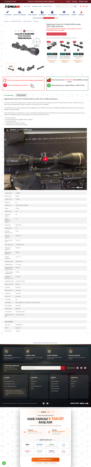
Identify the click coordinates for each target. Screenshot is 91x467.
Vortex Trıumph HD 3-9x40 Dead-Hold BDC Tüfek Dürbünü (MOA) (65, 57)
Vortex (72, 386)
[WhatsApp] (85, 367)
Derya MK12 (74, 381)
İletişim (33, 383)
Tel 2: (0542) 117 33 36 (9, 384)
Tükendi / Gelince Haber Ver (56, 34)
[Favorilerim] (84, 6)
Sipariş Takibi (54, 383)
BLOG (68, 1)
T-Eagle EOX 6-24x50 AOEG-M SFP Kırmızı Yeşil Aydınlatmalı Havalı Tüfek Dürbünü (52, 57)
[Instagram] (77, 367)
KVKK (32, 388)
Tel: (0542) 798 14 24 (9, 381)
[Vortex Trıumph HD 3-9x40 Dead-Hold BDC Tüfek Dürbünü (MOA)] (65, 46)
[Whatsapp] (4, 463)
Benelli (73, 383)
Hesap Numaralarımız (36, 386)
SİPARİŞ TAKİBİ (83, 1)
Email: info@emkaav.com (10, 386)
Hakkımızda (34, 381)
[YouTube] (81, 367)
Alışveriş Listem (55, 386)
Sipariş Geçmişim (55, 388)
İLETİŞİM (74, 1)
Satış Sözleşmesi (55, 381)
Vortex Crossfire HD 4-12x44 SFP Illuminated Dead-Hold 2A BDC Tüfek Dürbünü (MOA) (78, 57)
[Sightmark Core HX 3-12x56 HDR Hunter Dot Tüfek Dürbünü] (24, 42)
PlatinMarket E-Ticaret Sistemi (41, 343)
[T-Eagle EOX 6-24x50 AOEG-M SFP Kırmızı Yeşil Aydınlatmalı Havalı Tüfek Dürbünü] (52, 46)
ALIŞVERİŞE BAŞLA (46, 459)
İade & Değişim (55, 391)
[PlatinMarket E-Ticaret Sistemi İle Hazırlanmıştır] (75, 403)
